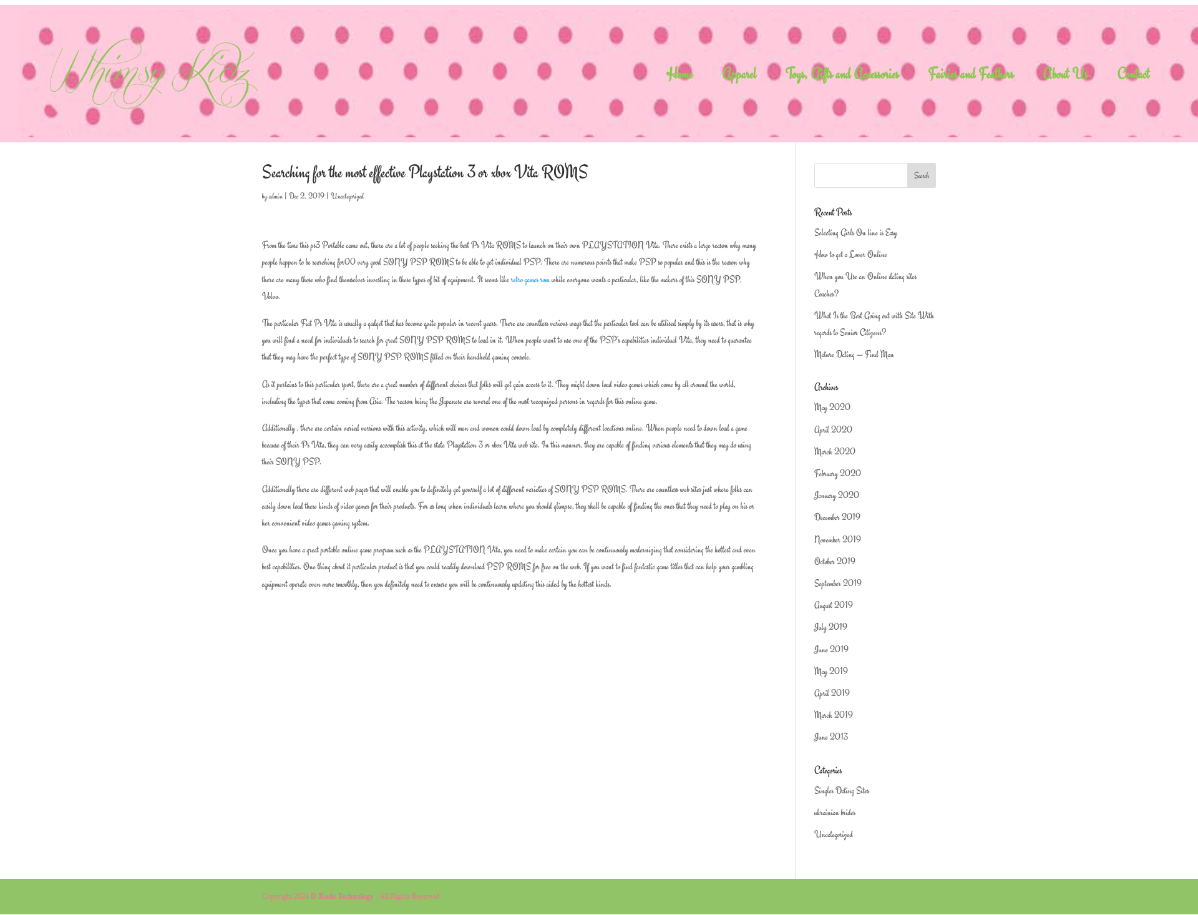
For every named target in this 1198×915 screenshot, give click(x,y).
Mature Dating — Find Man (854, 354)
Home (679, 76)
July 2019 (830, 627)
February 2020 (837, 473)
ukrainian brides (834, 812)
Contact (1134, 76)
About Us (1065, 76)
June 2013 (831, 737)
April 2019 (832, 693)
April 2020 (833, 430)
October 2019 (834, 561)
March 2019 (833, 715)
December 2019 (837, 517)
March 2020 (834, 452)
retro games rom (530, 279)
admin (276, 196)
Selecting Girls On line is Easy (855, 232)
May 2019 (831, 671)
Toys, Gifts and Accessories (842, 76)
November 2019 (837, 540)
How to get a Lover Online (850, 254)
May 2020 (832, 407)
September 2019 (838, 583)
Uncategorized (347, 196)
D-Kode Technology (342, 896)
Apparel (739, 76)
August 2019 (833, 605)
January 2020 (836, 495)
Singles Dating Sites (841, 790)
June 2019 (831, 649)
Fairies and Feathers (971, 76)
